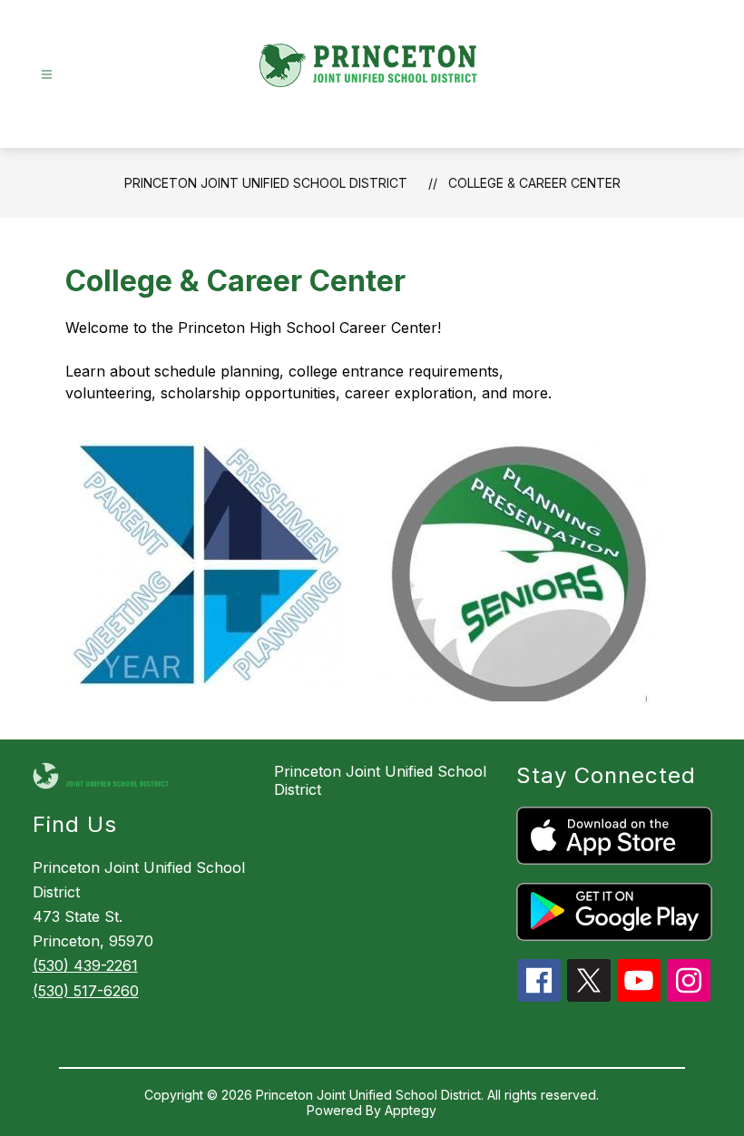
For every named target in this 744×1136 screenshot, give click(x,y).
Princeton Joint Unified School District (265, 183)
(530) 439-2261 (85, 965)
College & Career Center (534, 183)
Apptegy (410, 1110)
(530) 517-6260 (86, 991)
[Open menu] (46, 74)
